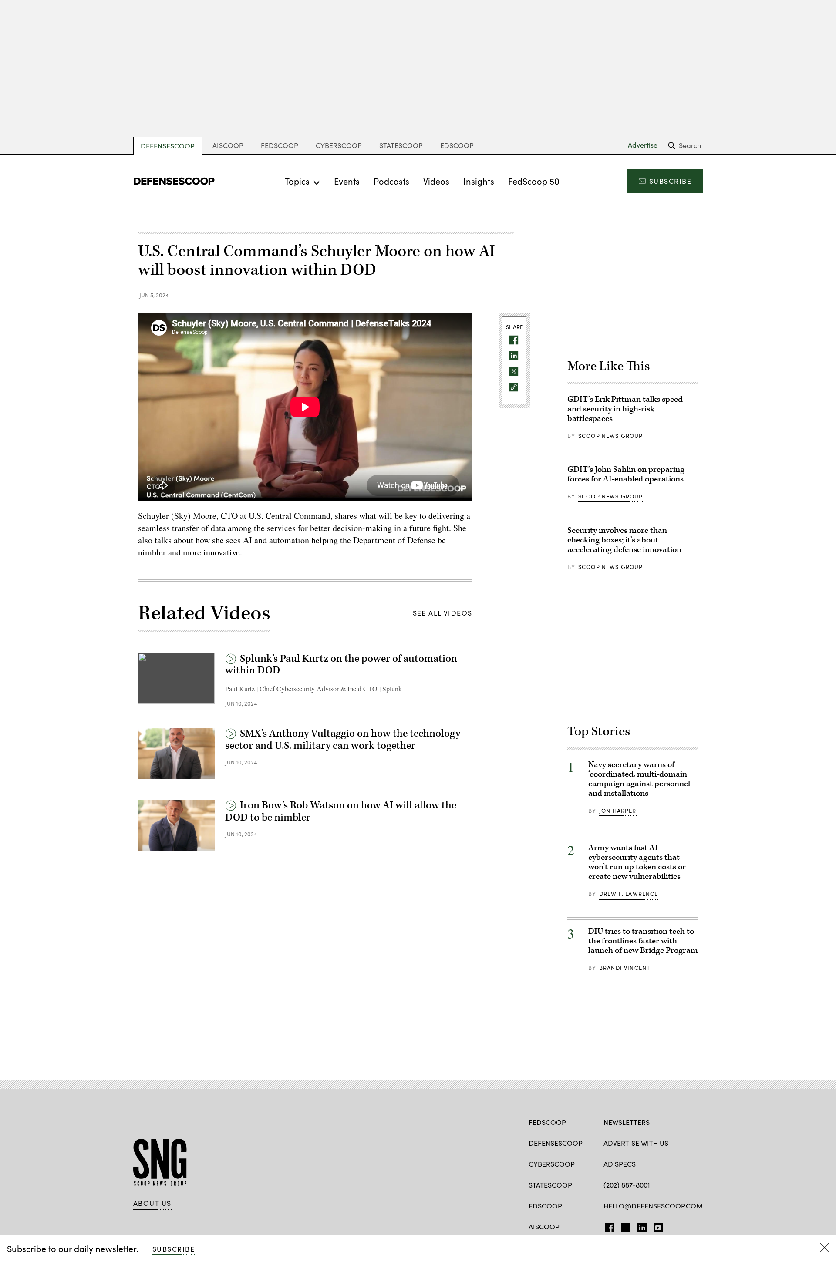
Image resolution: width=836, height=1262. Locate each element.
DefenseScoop (168, 145)
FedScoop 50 (534, 181)
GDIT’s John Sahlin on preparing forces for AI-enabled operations (625, 474)
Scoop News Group (610, 436)
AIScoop (227, 145)
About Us (152, 1203)
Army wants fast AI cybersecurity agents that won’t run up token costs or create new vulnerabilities (637, 862)
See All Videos (442, 612)
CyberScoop (339, 145)
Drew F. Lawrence (628, 894)
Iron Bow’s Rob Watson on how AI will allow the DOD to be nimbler (340, 811)
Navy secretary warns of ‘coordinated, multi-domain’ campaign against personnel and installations (639, 779)
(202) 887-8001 (626, 1184)
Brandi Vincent (624, 968)
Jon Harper (618, 810)
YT (656, 1226)
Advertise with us (635, 1143)
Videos (436, 181)
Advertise (642, 145)
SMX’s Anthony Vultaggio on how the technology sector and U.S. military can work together (342, 739)
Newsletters (626, 1122)
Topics (297, 181)
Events (347, 181)
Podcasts (391, 181)
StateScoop (401, 145)
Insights (478, 181)
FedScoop (279, 145)
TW (625, 1226)
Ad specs (619, 1163)
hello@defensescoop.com (653, 1205)
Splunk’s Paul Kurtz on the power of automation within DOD (341, 664)
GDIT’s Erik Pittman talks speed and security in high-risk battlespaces (625, 409)
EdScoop (457, 145)
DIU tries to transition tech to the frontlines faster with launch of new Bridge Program (643, 941)
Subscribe (670, 180)
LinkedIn (642, 1226)
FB (607, 1226)
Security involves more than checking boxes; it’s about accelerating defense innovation (624, 540)
